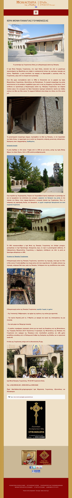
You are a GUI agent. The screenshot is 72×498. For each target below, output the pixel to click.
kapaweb (32, 490)
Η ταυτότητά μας (39, 487)
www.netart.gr (45, 490)
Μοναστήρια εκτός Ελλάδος (24, 487)
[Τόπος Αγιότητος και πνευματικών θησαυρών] (36, 3)
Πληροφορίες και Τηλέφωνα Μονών (51, 485)
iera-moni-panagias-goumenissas (23, 397)
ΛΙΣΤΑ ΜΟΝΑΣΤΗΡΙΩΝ (33, 485)
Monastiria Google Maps (17, 485)
